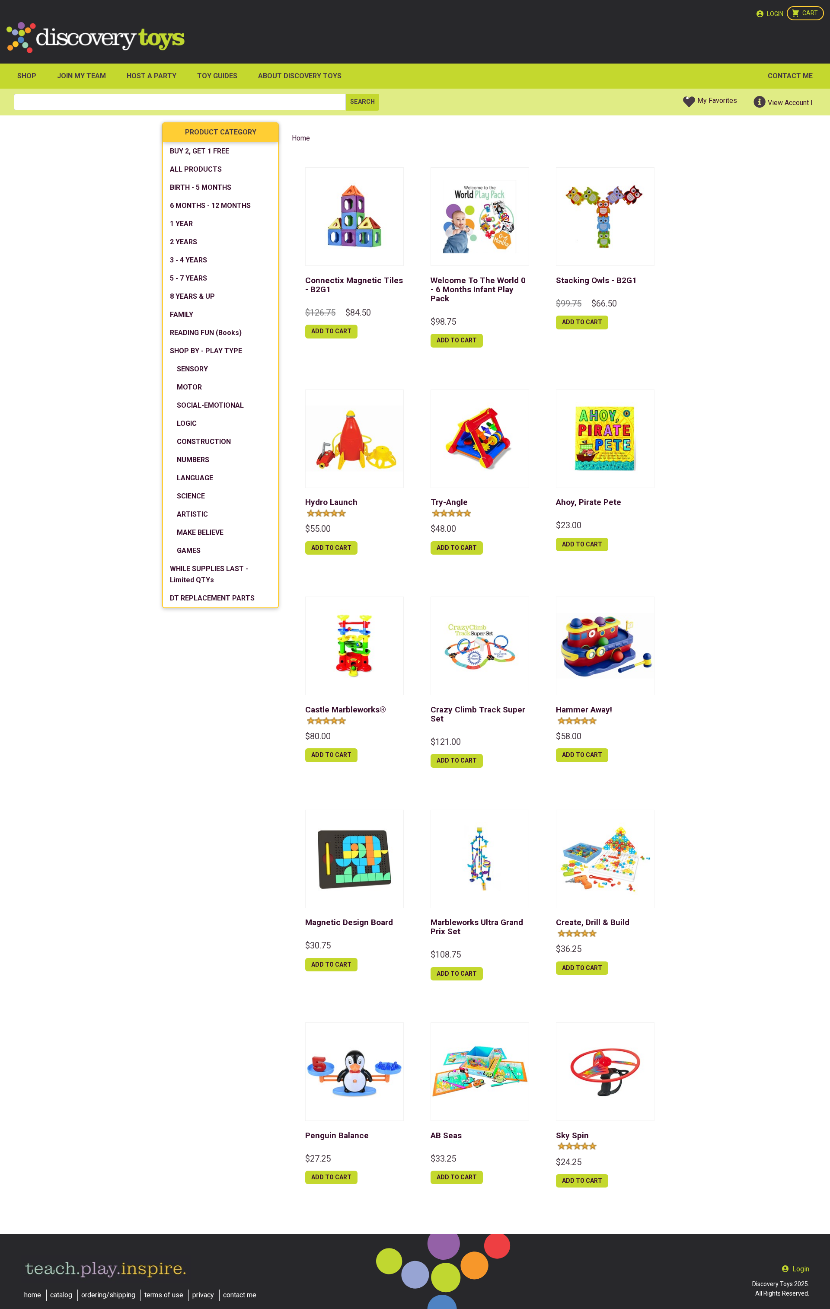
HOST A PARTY (151, 76)
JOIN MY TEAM (81, 76)
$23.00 (568, 525)
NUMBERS (193, 460)
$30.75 (318, 945)
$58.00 (568, 736)
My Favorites (717, 100)
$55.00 (318, 529)
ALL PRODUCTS (196, 169)
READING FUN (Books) (206, 333)
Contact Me (790, 76)
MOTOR (189, 387)
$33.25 (443, 1158)
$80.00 (318, 736)
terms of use (163, 1295)
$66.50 (604, 303)
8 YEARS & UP (192, 296)
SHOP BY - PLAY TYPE (206, 351)
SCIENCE (191, 496)
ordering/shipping (108, 1295)
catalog (61, 1295)
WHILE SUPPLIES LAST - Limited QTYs (209, 574)
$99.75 (568, 303)
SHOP (26, 76)
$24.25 (568, 1162)
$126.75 (320, 312)
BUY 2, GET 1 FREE (199, 151)
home (32, 1295)
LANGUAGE (195, 478)
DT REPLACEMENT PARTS (212, 598)
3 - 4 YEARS (188, 260)
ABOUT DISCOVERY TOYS (300, 76)
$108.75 (446, 954)
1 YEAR (181, 224)
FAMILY (181, 314)
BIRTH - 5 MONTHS (200, 187)
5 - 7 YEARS (188, 278)
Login (775, 13)
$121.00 (446, 742)
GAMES (189, 550)
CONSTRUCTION (204, 441)
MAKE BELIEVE (200, 532)
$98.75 (443, 321)
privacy (203, 1295)
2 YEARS (183, 242)
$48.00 (443, 529)
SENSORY (192, 369)
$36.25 (568, 949)
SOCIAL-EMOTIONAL (210, 405)
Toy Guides (217, 76)
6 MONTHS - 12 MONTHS (210, 205)
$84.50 (358, 312)
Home (301, 138)
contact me (239, 1295)
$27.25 (318, 1158)
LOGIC (187, 423)
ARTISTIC (192, 514)
